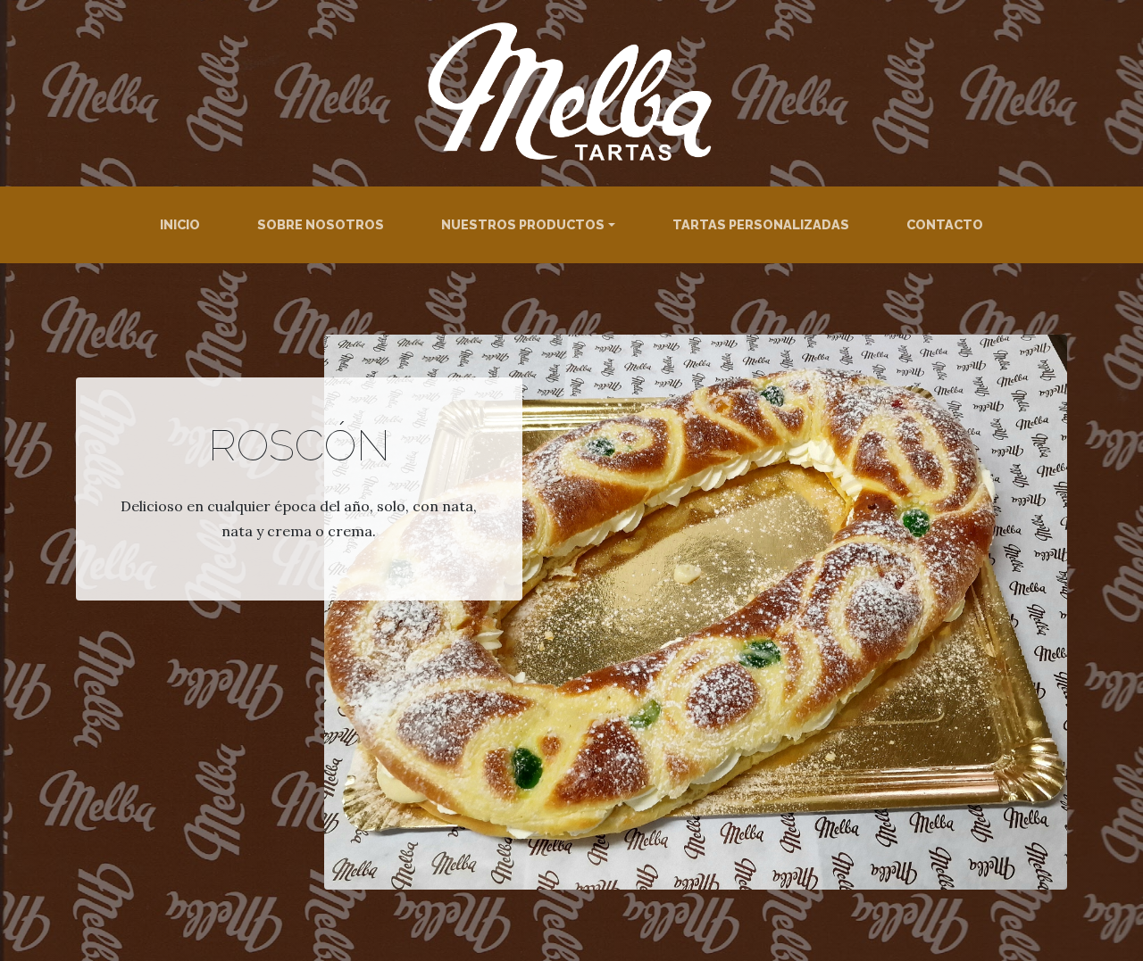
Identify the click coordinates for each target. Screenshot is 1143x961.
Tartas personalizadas (760, 224)
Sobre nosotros (320, 224)
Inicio (180, 224)
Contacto (944, 224)
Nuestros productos (523, 224)
